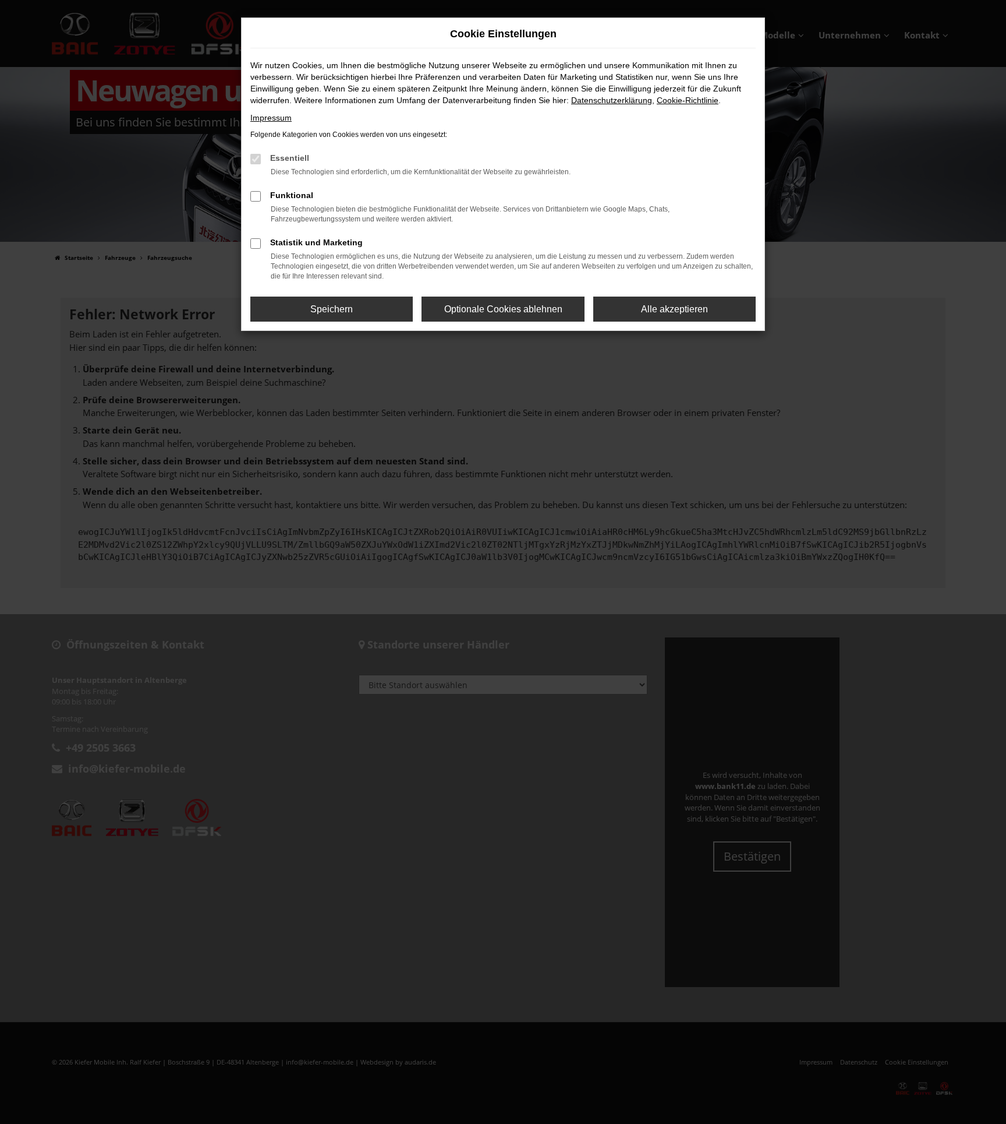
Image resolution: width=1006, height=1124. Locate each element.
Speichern (331, 309)
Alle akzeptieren (674, 309)
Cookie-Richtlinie (687, 100)
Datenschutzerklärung (611, 100)
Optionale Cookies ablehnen (503, 309)
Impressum (271, 117)
